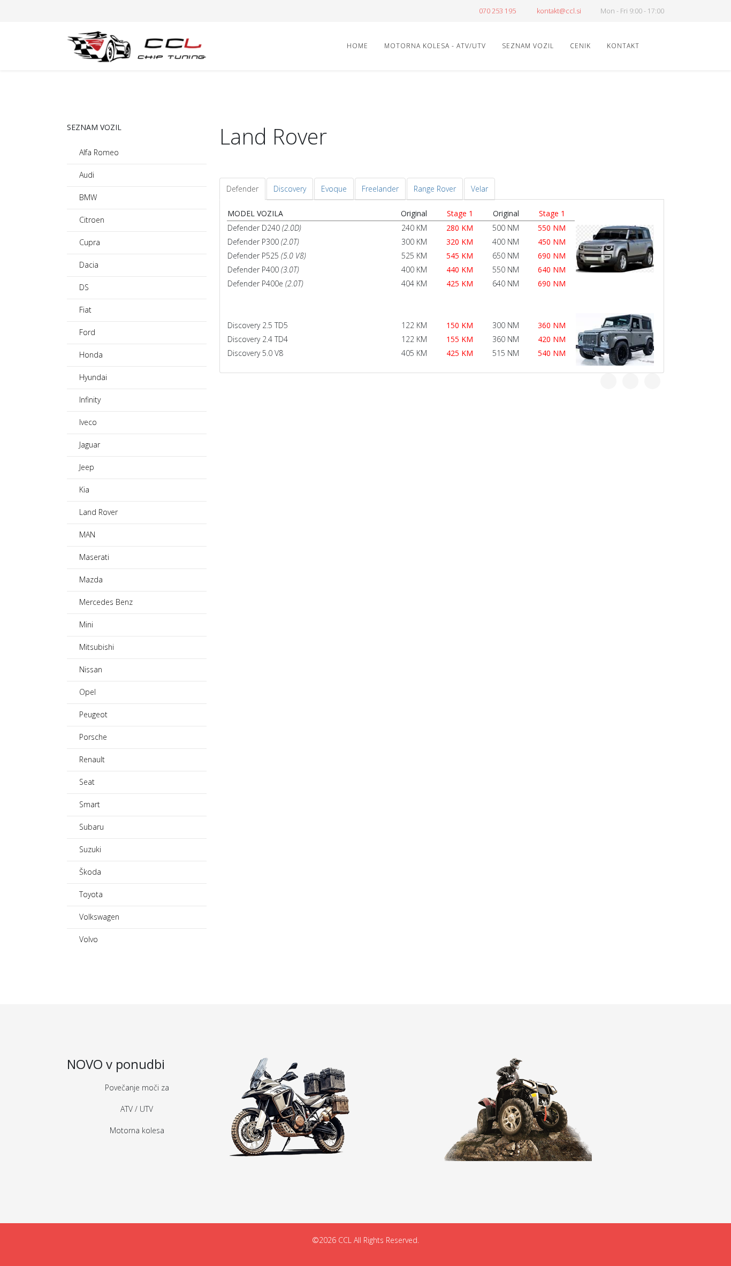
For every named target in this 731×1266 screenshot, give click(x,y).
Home (357, 45)
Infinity (89, 400)
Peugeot (92, 714)
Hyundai (92, 377)
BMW (87, 197)
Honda (90, 355)
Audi (85, 175)
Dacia (87, 265)
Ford (86, 332)
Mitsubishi (95, 647)
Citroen (90, 220)
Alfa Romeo (98, 152)
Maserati (93, 557)
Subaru (90, 827)
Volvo (87, 939)
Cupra (88, 242)
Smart (88, 804)
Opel (86, 692)
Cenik (580, 45)
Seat (86, 782)
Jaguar (88, 444)
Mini (85, 624)
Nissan (89, 669)
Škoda (89, 872)
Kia (83, 489)
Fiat (84, 310)
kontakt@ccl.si (559, 11)
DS (83, 287)
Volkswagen (98, 917)
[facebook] (71, 10)
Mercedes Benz (105, 602)
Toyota (90, 894)
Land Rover (97, 512)
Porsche (92, 737)
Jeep (85, 467)
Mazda (90, 579)
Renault (91, 759)
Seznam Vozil (528, 45)
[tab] (242, 189)
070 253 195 (497, 11)
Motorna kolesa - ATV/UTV (435, 45)
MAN (86, 534)
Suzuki (89, 849)
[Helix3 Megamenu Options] (660, 45)
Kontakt (623, 45)
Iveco (87, 422)
